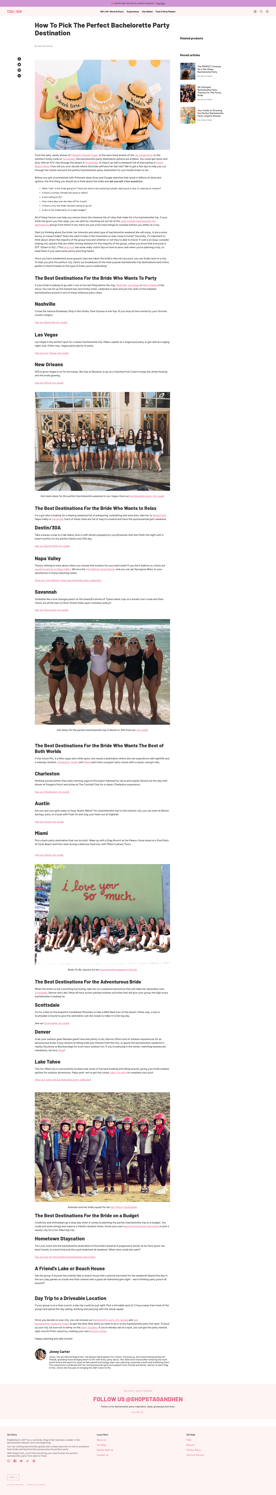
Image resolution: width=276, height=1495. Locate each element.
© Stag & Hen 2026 (15, 1485)
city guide (142, 730)
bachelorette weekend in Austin (118, 969)
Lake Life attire (118, 1072)
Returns (190, 1445)
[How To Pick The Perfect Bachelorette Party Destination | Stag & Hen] (102, 672)
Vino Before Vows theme (100, 569)
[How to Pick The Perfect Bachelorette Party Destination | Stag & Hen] (102, 914)
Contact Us (102, 1455)
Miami (87, 762)
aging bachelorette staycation (141, 1226)
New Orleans (150, 285)
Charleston (63, 762)
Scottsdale (91, 162)
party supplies (89, 1327)
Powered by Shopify (36, 1485)
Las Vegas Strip (143, 155)
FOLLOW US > (138, 1412)
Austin (74, 762)
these (61, 1050)
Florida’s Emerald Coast (84, 155)
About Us (101, 1440)
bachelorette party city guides (111, 1320)
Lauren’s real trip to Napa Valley (53, 569)
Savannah (57, 519)
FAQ (188, 1440)
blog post (69, 247)
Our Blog (101, 1445)
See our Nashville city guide (51, 322)
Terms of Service (195, 1455)
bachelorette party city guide (147, 496)
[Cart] (267, 11)
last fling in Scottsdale (124, 1207)
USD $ (12, 1477)
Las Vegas (133, 285)
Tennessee (69, 158)
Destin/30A (159, 515)
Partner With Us (105, 1450)
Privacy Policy (193, 1450)
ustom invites (98, 1331)
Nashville (121, 285)
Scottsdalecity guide (56, 1023)
